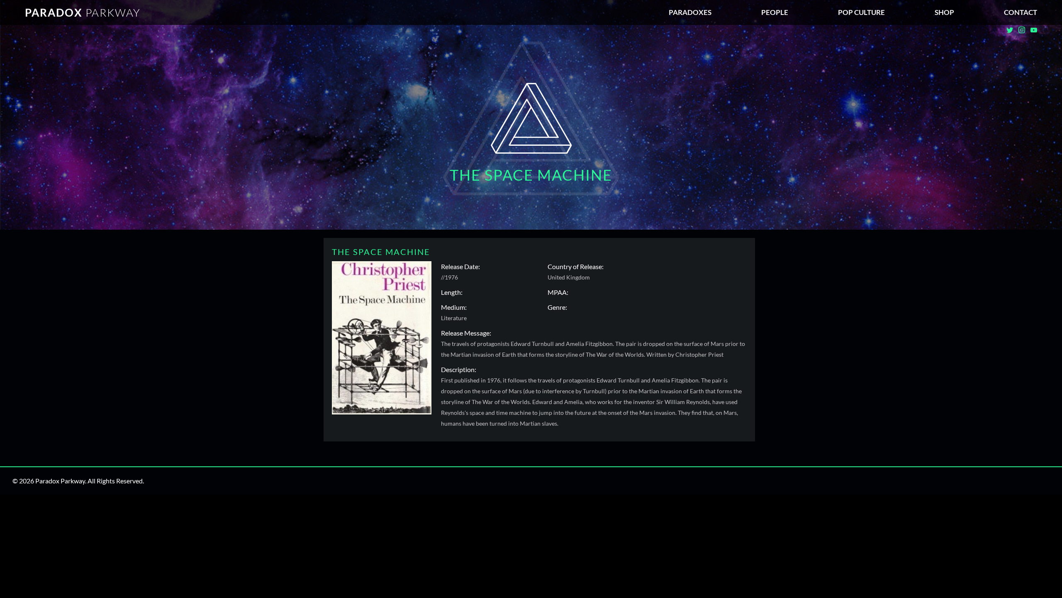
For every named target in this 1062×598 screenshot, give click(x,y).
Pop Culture (861, 12)
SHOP (944, 12)
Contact (1020, 12)
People (774, 12)
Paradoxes (690, 12)
